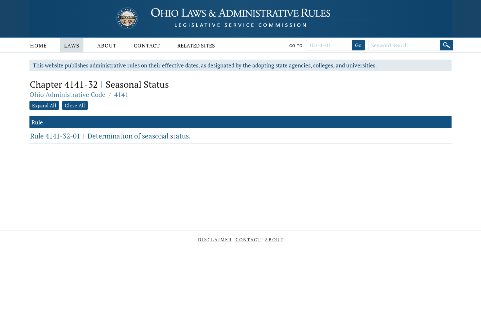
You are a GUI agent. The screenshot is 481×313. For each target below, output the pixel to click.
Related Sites (196, 45)
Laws (72, 45)
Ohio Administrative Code (67, 94)
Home (38, 45)
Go (358, 45)
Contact (147, 45)
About (106, 45)
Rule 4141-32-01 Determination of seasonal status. (110, 135)
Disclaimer (215, 239)
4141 (121, 94)
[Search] (446, 45)
